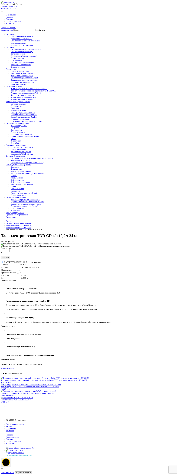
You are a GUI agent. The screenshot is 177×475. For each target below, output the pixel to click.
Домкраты (15, 167)
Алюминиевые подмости (21, 152)
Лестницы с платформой (21, 65)
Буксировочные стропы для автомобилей (28, 173)
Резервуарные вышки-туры (22, 76)
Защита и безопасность (15, 156)
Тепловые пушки (18, 132)
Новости (9, 17)
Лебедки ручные (17, 180)
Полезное (10, 19)
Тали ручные (16, 191)
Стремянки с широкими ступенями (25, 41)
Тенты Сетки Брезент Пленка (18, 102)
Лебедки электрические (20, 182)
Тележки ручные (17, 208)
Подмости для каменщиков (22, 147)
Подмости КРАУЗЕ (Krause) (22, 154)
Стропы (14, 186)
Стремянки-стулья (18, 43)
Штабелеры (15, 210)
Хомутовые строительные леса (23, 97)
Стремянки (10, 34)
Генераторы (15, 128)
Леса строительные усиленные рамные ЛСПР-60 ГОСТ (33, 91)
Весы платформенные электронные (25, 200)
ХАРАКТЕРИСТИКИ (13, 262)
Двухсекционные (18, 54)
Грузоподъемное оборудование (18, 165)
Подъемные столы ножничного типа (26, 204)
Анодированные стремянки (22, 45)
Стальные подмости (19, 150)
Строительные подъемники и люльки (26, 136)
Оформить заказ (7, 473)
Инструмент (16, 141)
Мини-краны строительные (22, 184)
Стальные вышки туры (20, 71)
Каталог (31, 123)
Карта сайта (11, 443)
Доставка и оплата (13, 21)
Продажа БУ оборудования (17, 215)
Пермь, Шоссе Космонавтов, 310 (21, 448)
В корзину (5, 257)
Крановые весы (17, 169)
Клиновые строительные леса (23, 95)
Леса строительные (14, 86)
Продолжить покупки (23, 473)
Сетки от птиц (17, 106)
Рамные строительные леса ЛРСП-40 (26, 93)
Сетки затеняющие (18, 104)
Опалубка (15, 143)
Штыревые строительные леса (23, 99)
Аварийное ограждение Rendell (23, 117)
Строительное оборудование (17, 123)
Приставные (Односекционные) (24, 56)
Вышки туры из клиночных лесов (25, 80)
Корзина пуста (7, 30)
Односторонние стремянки (22, 36)
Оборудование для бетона (21, 134)
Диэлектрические (18, 67)
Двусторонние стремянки (21, 39)
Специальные (16, 60)
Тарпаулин (15, 108)
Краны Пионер (17, 178)
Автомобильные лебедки (21, 171)
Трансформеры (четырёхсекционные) (26, 49)
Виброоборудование (19, 126)
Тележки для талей (18, 195)
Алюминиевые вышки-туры (22, 82)
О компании (11, 15)
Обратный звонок (8, 28)
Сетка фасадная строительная (23, 113)
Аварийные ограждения (20, 160)
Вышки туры (11, 69)
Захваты (14, 176)
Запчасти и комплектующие (22, 63)
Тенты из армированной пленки (24, 115)
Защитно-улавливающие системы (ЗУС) (27, 163)
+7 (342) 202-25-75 (8, 8)
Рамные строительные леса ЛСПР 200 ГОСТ (29, 89)
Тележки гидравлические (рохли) (24, 206)
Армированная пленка (20, 119)
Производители (12, 437)
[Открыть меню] (2, 11)
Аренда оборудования (15, 213)
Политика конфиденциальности (19, 455)
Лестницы (10, 47)
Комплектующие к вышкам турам (24, 78)
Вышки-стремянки (18, 84)
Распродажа (11, 217)
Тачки (13, 139)
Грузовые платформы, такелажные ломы (27, 202)
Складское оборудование (16, 197)
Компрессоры (16, 130)
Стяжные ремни (17, 189)
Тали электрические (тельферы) (24, 193)
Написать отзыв (7, 368)
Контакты (10, 23)
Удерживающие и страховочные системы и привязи (32, 158)
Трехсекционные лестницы (22, 52)
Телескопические (18, 58)
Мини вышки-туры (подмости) (23, 73)
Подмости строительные (16, 145)
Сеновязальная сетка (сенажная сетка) (26, 121)
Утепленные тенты (18, 110)
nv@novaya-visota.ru (9, 6)
